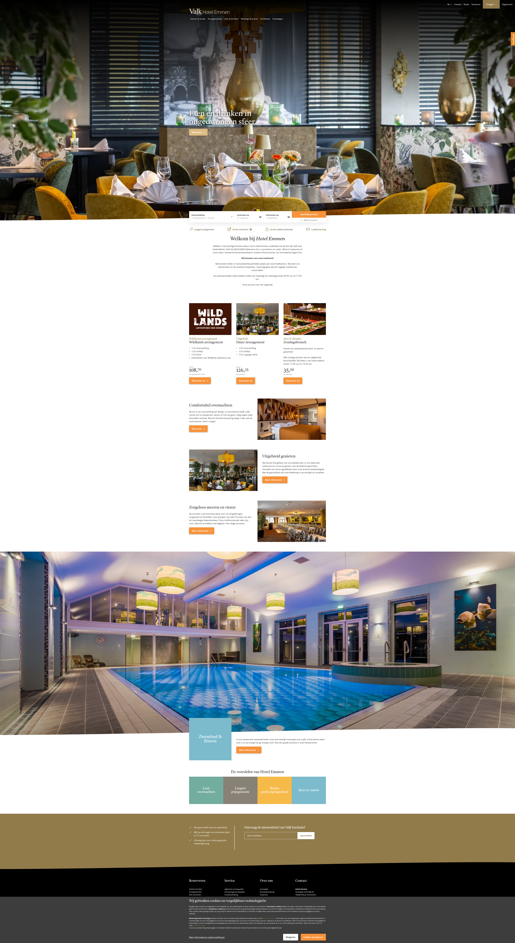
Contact (457, 4)
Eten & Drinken (231, 18)
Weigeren (290, 937)
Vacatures (475, 4)
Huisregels (264, 889)
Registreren (507, 4)
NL (448, 4)
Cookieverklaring (199, 925)
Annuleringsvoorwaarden (235, 892)
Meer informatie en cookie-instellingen (207, 937)
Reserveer (197, 428)
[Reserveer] (292, 419)
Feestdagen (278, 18)
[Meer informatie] (223, 470)
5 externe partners (269, 918)
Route (466, 4)
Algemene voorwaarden (234, 889)
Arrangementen (215, 18)
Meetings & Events (249, 18)
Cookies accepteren (313, 937)
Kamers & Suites (197, 18)
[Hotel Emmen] (209, 14)
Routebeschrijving (267, 892)
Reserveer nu (199, 380)
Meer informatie (273, 479)
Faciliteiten (265, 18)
